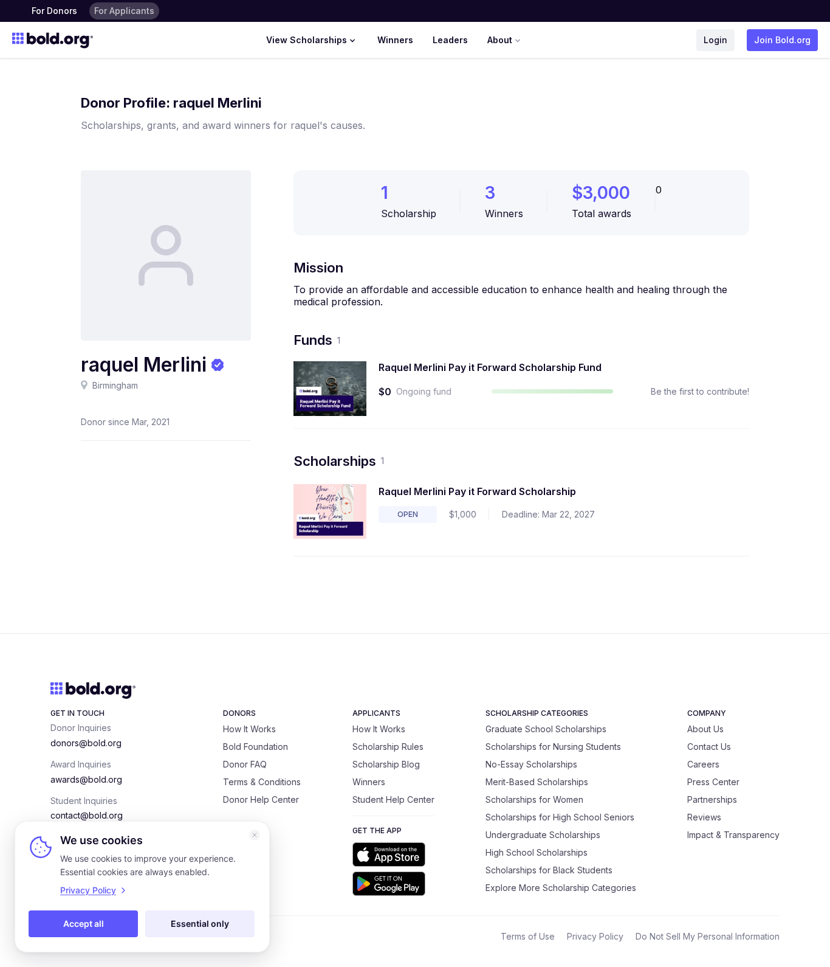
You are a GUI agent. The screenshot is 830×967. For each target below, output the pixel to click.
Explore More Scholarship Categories (560, 887)
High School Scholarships (536, 852)
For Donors (54, 10)
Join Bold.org (782, 40)
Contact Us (709, 746)
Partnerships (712, 799)
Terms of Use (528, 936)
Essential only (200, 923)
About (499, 40)
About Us (705, 729)
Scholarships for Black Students (548, 870)
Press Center (713, 782)
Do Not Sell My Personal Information (708, 936)
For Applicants (124, 10)
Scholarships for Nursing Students (553, 746)
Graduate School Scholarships (545, 729)
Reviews (704, 817)
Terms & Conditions (262, 782)
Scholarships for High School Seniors (559, 817)
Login (715, 40)
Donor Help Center (261, 799)
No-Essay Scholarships (531, 764)
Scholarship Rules (388, 746)
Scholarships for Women (534, 799)
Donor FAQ (245, 764)
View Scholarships (306, 40)
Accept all (83, 923)
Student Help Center (393, 799)
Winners (395, 40)
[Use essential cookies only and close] (254, 835)
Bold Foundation (255, 746)
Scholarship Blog (386, 764)
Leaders (450, 40)
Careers (703, 764)
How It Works (249, 729)
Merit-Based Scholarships (536, 782)
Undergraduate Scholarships (542, 835)
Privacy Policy (595, 936)
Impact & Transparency (733, 835)
